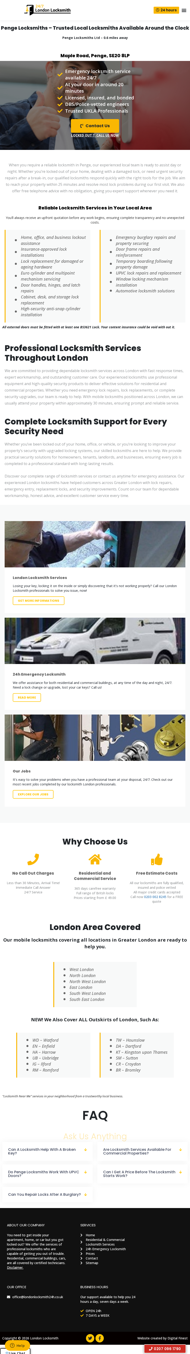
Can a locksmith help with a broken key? (42, 1151)
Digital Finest (178, 1338)
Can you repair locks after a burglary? (44, 1194)
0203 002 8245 (155, 897)
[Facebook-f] (99, 1338)
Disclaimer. (15, 1267)
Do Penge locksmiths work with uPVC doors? (43, 1173)
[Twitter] (90, 1338)
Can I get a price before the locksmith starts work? (139, 1173)
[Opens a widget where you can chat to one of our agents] (17, 1346)
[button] (184, 10)
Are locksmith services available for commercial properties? (137, 1151)
